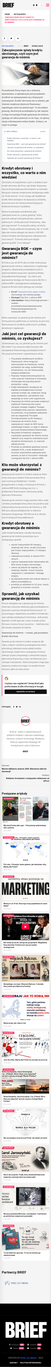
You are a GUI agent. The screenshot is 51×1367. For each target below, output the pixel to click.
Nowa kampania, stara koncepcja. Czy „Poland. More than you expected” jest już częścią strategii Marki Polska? (24, 1099)
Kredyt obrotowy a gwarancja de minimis (22, 155)
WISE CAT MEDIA (29, 1358)
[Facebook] (13, 706)
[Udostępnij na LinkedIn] (18, 38)
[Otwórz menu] (47, 5)
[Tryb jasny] (34, 5)
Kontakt (14, 1363)
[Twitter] (17, 706)
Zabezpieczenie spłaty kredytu (32, 292)
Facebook (17, 1345)
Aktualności (20, 14)
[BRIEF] (25, 721)
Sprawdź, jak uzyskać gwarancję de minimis (24, 158)
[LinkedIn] (20, 706)
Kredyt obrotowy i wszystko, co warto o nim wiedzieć (24, 139)
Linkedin (35, 1345)
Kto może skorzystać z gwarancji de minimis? (24, 151)
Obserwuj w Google (25, 692)
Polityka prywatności (30, 1363)
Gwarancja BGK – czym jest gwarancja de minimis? (26, 144)
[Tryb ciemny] (42, 5)
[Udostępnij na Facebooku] (4, 38)
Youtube (35, 1348)
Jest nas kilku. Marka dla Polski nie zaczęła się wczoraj (25, 1060)
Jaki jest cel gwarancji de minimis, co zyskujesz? (25, 147)
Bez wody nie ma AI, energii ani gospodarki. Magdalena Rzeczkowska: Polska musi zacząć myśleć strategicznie (25, 945)
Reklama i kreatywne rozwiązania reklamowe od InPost (27, 779)
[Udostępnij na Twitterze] (11, 38)
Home (7, 14)
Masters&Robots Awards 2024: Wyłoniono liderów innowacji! (24, 770)
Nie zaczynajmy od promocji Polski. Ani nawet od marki (25, 1138)
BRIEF (26, 46)
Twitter (18, 1348)
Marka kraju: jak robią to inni (15, 1023)
